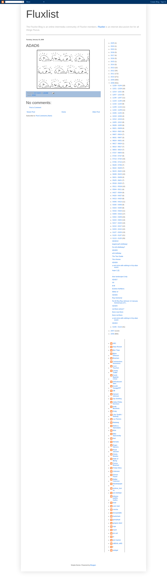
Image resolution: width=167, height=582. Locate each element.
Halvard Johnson (116, 395)
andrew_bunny (117, 489)
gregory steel (117, 523)
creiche (115, 509)
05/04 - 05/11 (117, 189)
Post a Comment (35, 107)
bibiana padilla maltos (115, 498)
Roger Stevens (116, 446)
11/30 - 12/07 (117, 98)
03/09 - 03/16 (117, 214)
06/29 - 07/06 (117, 165)
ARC (114, 343)
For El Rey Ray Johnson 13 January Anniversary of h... (125, 302)
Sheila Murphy (115, 455)
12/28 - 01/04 (117, 86)
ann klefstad (117, 493)
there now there (117, 312)
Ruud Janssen (116, 451)
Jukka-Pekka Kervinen (117, 403)
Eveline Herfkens (118, 289)
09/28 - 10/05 (117, 125)
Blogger (93, 565)
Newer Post (31, 112)
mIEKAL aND (117, 543)
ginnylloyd (116, 520)
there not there (117, 315)
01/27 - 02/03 (117, 232)
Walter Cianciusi (116, 480)
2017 (113, 55)
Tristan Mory (117, 468)
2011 (113, 74)
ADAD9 (115, 250)
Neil (114, 438)
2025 (113, 43)
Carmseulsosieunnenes (117, 362)
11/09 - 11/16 (117, 107)
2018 (113, 52)
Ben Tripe (116, 350)
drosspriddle (117, 513)
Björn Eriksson (116, 354)
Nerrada (116, 442)
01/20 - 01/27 (117, 235)
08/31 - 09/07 (117, 138)
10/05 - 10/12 (117, 122)
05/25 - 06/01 (117, 180)
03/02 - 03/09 (117, 217)
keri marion (117, 540)
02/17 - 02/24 (117, 223)
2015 (113, 61)
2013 (113, 68)
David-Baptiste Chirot (116, 377)
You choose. (116, 259)
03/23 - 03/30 (117, 208)
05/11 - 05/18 (117, 186)
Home (64, 112)
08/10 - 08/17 (117, 147)
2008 (113, 83)
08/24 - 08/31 (117, 141)
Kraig (115, 411)
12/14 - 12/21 (117, 92)
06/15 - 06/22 (117, 171)
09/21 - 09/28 (117, 128)
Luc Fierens (117, 419)
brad (114, 503)
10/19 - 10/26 (117, 116)
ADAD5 (115, 306)
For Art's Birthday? (118, 247)
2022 (113, 49)
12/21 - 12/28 (117, 89)
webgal (115, 550)
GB (114, 391)
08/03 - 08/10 (117, 150)
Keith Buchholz (116, 407)
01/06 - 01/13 (117, 327)
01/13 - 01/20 (117, 238)
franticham (116, 516)
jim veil (115, 533)
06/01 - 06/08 (117, 177)
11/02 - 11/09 (117, 110)
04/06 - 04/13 (117, 202)
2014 (113, 64)
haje (114, 526)
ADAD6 (115, 295)
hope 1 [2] (115, 270)
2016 (113, 58)
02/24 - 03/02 (117, 220)
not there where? (118, 309)
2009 (113, 80)
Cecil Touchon (116, 367)
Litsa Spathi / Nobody (117, 415)
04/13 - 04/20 (117, 199)
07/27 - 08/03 (117, 153)
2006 (113, 334)
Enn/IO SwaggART (117, 387)
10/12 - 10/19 (117, 119)
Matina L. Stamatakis (117, 427)
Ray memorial (117, 298)
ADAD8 (115, 262)
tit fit (113, 286)
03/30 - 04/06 (117, 205)
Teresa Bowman (116, 464)
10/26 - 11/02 (117, 113)
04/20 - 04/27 (117, 196)
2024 (113, 46)
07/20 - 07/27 (117, 156)
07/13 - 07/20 (117, 159)
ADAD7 (115, 280)
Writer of (115, 292)
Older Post (96, 112)
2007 (113, 331)
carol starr (116, 506)
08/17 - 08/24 (117, 144)
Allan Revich (117, 347)
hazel (115, 530)
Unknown (116, 471)
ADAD (34, 95)
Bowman (116, 358)
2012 (113, 71)
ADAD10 (115, 241)
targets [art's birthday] (119, 244)
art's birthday (116, 253)
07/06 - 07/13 (117, 162)
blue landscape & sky (119, 277)
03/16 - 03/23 (117, 211)
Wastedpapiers (117, 484)
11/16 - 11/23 (117, 104)
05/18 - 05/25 (117, 183)
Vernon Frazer (115, 475)
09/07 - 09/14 (117, 134)
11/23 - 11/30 (117, 101)
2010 (113, 77)
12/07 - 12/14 (117, 95)
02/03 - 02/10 (117, 229)
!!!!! (113, 283)
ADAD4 (115, 323)
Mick (114, 430)
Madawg (116, 422)
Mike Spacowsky (117, 435)
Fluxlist (42, 14)
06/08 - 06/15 (117, 174)
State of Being (115, 460)
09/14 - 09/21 (117, 131)
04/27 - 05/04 (117, 193)
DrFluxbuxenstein (117, 382)
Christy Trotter (115, 371)
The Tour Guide (117, 256)
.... (113, 273)
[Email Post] (53, 93)
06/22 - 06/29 (117, 168)
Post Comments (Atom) (44, 116)
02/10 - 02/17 (117, 226)
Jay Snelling (117, 399)
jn (113, 537)
